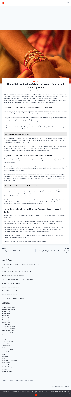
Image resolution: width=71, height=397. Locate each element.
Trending (35, 81)
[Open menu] (68, 3)
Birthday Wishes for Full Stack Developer (13, 275)
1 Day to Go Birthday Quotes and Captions (13, 298)
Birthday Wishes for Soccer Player (11, 291)
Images (4, 339)
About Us (4, 380)
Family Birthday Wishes (8, 330)
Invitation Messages (7, 345)
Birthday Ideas (5, 315)
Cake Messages (6, 324)
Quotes (3, 358)
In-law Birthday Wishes (8, 341)
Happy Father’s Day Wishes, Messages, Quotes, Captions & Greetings (20, 264)
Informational (5, 343)
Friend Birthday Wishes (8, 332)
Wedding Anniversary (7, 371)
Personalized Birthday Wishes (10, 352)
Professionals (5, 356)
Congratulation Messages (8, 328)
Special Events (5, 365)
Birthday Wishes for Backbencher (10, 287)
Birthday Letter (6, 318)
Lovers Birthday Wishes (8, 350)
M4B (32, 90)
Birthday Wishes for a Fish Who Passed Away (13, 268)
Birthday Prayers (6, 320)
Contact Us (11, 380)
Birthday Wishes (6, 322)
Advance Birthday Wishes (8, 307)
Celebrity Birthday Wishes (9, 326)
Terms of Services (29, 380)
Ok (35, 394)
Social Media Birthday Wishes (9, 360)
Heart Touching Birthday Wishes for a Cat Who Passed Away (18, 272)
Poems (3, 354)
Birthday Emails (6, 313)
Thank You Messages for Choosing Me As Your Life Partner (17, 279)
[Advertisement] (35, 16)
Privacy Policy (19, 380)
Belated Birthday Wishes (8, 309)
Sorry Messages (6, 362)
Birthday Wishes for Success (9, 294)
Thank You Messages (7, 367)
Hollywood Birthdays (7, 337)
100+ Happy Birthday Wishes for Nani (12, 250)
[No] (69, 393)
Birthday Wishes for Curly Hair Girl (11, 283)
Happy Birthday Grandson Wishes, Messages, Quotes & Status (54, 251)
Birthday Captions (6, 311)
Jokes (3, 347)
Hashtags (4, 335)
